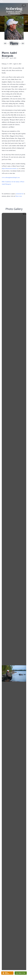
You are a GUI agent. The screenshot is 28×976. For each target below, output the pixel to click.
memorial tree (20, 194)
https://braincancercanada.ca (10, 168)
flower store (19, 196)
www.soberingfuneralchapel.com (11, 177)
